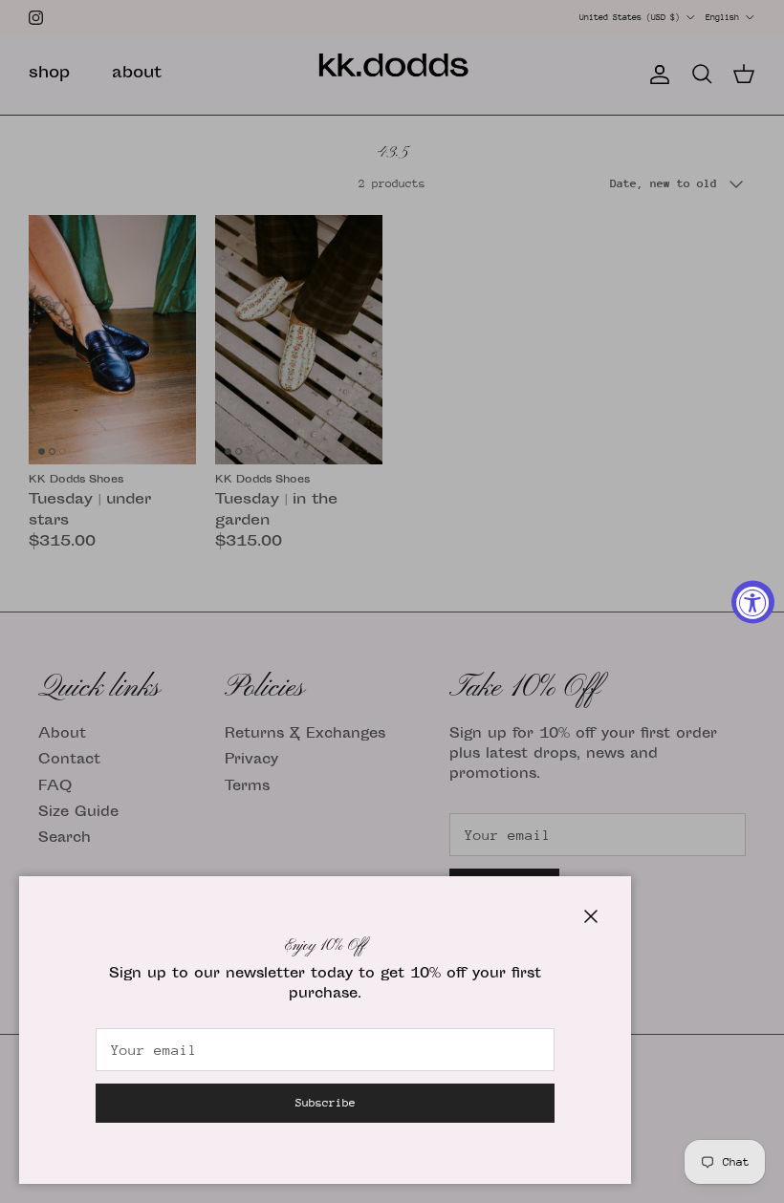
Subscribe (325, 1102)
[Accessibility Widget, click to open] (752, 601)
